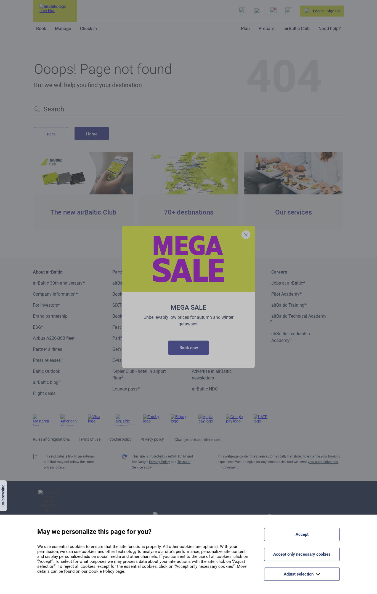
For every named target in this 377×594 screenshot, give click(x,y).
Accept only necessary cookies (302, 554)
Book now (188, 347)
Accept (302, 534)
